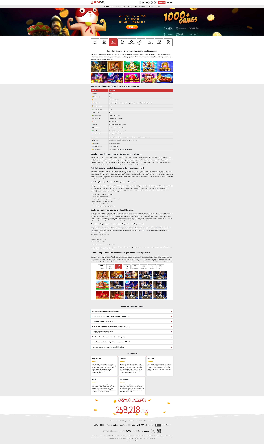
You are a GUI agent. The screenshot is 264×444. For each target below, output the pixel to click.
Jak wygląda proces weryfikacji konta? (102, 332)
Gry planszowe (131, 43)
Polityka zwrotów (149, 421)
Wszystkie (95, 43)
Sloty (122, 43)
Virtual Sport (150, 43)
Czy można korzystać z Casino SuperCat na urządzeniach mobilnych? (111, 342)
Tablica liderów (141, 6)
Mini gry (168, 43)
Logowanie (169, 2)
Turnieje (150, 6)
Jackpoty (159, 43)
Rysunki (158, 6)
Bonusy (130, 6)
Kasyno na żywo (120, 6)
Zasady (112, 421)
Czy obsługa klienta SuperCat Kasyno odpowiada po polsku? (108, 337)
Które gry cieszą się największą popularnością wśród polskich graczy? (111, 326)
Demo (101, 67)
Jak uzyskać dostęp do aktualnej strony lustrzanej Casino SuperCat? (111, 316)
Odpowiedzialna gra (121, 421)
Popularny (113, 43)
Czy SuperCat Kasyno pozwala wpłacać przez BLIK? (106, 311)
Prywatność (139, 421)
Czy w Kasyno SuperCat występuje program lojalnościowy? (108, 347)
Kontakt (131, 421)
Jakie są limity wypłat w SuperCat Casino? (103, 321)
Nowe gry (104, 43)
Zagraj (132, 27)
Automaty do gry (108, 6)
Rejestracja (162, 2)
